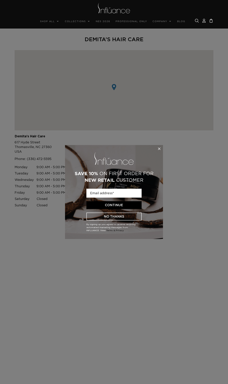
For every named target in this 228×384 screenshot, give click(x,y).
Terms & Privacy (115, 230)
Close (159, 149)
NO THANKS (114, 216)
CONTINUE (114, 205)
